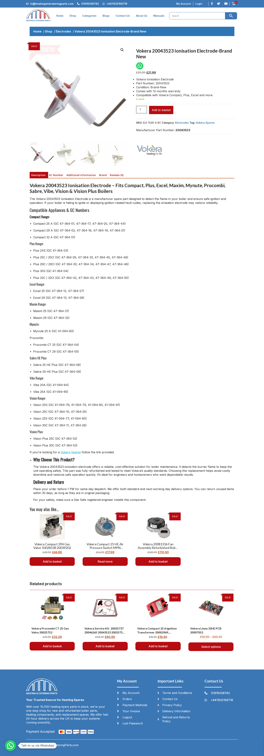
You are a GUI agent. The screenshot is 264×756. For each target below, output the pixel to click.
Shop (73, 15)
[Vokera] (149, 151)
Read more (105, 561)
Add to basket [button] (52, 561)
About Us (141, 15)
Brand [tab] (103, 175)
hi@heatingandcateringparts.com (51, 4)
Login (198, 3)
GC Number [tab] (56, 175)
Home (59, 15)
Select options (211, 647)
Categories (89, 15)
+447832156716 (116, 4)
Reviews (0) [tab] (116, 175)
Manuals (158, 15)
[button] (122, 50)
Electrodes (63, 31)
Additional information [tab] (81, 175)
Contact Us (123, 15)
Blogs (106, 15)
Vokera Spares (205, 122)
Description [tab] (38, 175)
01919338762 (90, 4)
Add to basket (161, 110)
